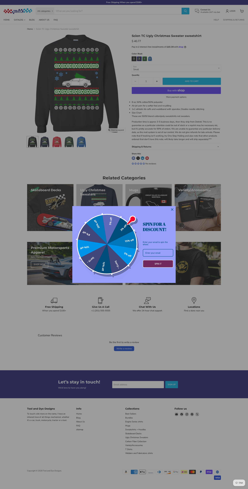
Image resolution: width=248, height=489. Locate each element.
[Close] (172, 209)
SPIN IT (158, 263)
